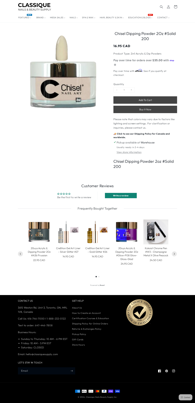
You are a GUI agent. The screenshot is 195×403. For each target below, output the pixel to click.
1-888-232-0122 (56, 318)
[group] (39, 242)
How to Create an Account (86, 313)
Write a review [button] (121, 195)
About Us (77, 307)
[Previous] (20, 253)
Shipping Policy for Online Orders (90, 323)
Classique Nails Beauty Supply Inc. (101, 397)
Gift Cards (77, 339)
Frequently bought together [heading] (97, 208)
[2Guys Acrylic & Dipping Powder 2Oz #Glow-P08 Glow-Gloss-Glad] (126, 231)
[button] (161, 6)
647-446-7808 (44, 325)
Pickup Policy (79, 334)
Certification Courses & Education (90, 318)
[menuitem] (25, 17)
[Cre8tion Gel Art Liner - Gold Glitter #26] (97, 231)
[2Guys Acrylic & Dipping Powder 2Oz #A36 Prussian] (39, 231)
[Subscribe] (71, 370)
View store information (129, 152)
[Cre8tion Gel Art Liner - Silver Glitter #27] (68, 231)
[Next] (174, 253)
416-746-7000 (36, 318)
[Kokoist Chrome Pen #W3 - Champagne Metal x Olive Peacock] (155, 231)
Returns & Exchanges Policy (86, 328)
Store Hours (78, 344)
